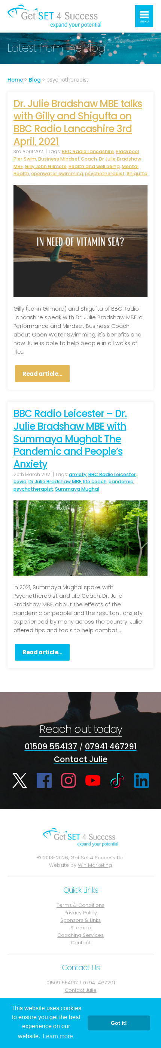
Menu (144, 21)
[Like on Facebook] (44, 780)
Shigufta (137, 173)
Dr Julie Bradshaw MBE (54, 481)
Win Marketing (95, 865)
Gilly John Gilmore (46, 166)
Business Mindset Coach (67, 159)
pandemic (121, 481)
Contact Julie (80, 759)
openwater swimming (57, 173)
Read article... (42, 373)
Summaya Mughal (77, 489)
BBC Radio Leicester (112, 474)
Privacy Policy (80, 912)
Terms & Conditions (80, 905)
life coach (95, 481)
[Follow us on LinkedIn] (141, 780)
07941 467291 (111, 746)
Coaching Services (80, 935)
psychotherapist (105, 173)
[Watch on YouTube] (92, 780)
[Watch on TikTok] (117, 780)
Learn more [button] (58, 1036)
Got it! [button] (119, 1023)
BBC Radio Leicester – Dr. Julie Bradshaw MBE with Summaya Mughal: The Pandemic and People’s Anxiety (70, 439)
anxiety (77, 474)
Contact (80, 942)
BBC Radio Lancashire (88, 151)
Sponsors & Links (80, 920)
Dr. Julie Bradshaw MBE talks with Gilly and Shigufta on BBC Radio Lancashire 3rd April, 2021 (77, 122)
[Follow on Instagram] (68, 780)
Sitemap (80, 927)
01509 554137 (51, 746)
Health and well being (94, 166)
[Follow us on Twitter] (19, 780)
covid (20, 481)
